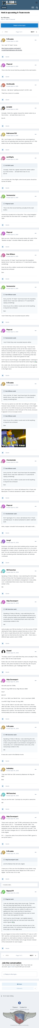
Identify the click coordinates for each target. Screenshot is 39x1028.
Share (20, 984)
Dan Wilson (10, 254)
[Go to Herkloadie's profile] (3, 85)
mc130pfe (10, 157)
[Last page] (36, 32)
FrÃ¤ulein (6, 17)
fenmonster (10, 195)
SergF (8, 540)
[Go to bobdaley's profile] (3, 769)
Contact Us (23, 1007)
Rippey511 (10, 891)
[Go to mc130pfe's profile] (3, 158)
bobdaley (9, 768)
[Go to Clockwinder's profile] (3, 461)
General (12, 19)
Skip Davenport (12, 601)
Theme (14, 1007)
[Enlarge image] (36, 361)
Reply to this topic (19, 25)
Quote (7, 56)
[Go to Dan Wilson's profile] (3, 255)
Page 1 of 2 (19, 32)
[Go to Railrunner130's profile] (3, 134)
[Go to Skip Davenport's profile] (3, 602)
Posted (12, 41)
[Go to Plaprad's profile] (3, 65)
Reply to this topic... (11, 974)
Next (32, 32)
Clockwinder (11, 460)
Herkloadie (10, 84)
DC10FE (9, 107)
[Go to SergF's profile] (3, 541)
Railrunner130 (11, 133)
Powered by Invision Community (19, 1025)
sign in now (11, 966)
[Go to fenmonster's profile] (3, 196)
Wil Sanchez (11, 570)
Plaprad (9, 64)
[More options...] (35, 40)
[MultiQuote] (3, 57)
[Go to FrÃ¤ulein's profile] (3, 40)
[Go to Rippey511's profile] (3, 892)
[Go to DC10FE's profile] (3, 108)
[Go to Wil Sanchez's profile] (3, 571)
